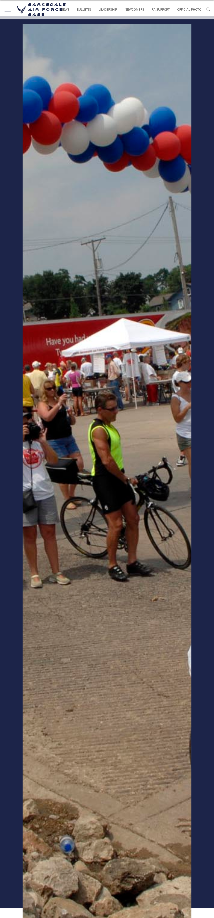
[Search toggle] (209, 9)
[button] (7, 9)
